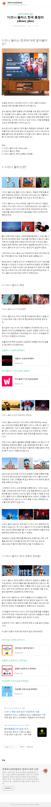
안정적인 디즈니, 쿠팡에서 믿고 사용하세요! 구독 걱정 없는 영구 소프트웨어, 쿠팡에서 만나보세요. (25, 716)
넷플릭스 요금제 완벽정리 (13, 350)
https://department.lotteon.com (14, 725)
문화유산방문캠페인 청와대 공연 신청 (20, 769)
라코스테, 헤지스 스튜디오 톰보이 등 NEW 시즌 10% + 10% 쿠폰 (17, 733)
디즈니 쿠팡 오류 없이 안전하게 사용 (21, 712)
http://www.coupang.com (12, 708)
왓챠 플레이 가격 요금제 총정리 (16, 371)
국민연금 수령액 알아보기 (13, 640)
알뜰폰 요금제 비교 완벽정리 (14, 660)
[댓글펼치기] (6, 760)
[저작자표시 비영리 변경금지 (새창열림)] (30, 747)
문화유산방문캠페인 (14, 3)
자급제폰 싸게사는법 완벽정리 (15, 681)
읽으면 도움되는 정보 (25, 14)
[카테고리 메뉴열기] (46, 4)
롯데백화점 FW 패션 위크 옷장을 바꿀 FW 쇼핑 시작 (17, 729)
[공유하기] (10, 747)
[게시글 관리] (13, 747)
